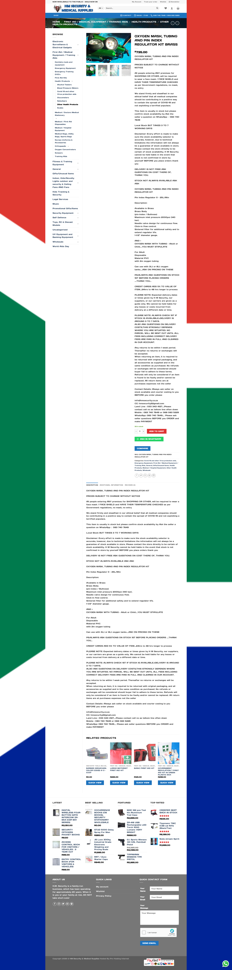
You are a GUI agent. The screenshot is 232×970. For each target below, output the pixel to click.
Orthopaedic (60, 146)
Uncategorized (60, 230)
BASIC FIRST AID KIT (144, 768)
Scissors (59, 153)
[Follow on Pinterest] (72, 904)
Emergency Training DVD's (64, 73)
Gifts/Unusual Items (63, 173)
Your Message (144, 906)
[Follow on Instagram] (59, 904)
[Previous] (90, 48)
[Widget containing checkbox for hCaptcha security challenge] (158, 932)
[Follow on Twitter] (63, 904)
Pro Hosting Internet (119, 959)
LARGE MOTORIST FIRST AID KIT (119, 769)
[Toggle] (78, 44)
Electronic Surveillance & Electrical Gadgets (62, 44)
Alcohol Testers (64, 85)
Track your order (150, 2)
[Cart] (178, 8)
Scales (60, 108)
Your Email (142, 898)
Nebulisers (62, 101)
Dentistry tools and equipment (63, 63)
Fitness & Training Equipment (62, 163)
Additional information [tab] (111, 485)
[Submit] (157, 8)
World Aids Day (61, 246)
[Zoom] (89, 60)
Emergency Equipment (65, 68)
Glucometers (63, 97)
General (57, 169)
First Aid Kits (61, 78)
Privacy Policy (103, 896)
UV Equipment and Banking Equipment (63, 235)
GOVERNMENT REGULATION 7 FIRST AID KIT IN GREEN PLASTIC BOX (168, 771)
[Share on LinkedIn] (154, 475)
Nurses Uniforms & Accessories (63, 141)
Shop (56, 15)
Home (56, 21)
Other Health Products (67, 104)
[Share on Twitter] (141, 475)
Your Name (142, 889)
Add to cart (156, 431)
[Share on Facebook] (137, 475)
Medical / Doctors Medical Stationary (67, 113)
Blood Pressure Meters (67, 88)
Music (56, 204)
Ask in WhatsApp (150, 439)
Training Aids (61, 156)
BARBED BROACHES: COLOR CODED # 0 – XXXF (96, 770)
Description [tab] (92, 485)
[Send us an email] (67, 904)
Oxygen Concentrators (65, 149)
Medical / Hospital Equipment (63, 129)
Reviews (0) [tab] (130, 485)
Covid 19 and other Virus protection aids (66, 92)
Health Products (144, 21)
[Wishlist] (165, 8)
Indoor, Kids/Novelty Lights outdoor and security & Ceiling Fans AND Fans (63, 182)
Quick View (95, 783)
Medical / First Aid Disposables (63, 123)
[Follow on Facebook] (55, 904)
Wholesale (58, 242)
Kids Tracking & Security (61, 193)
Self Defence (59, 217)
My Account (136, 2)
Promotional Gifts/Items (65, 208)
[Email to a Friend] (145, 475)
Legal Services (60, 199)
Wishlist (163, 2)
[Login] (172, 8)
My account (102, 887)
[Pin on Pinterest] (149, 475)
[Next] (127, 48)
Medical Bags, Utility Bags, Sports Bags (64, 135)
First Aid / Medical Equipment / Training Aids (96, 21)
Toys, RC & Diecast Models (63, 223)
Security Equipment (63, 213)
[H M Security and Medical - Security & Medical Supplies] (73, 8)
